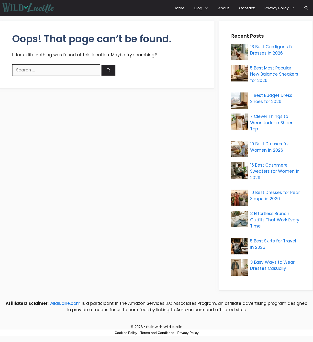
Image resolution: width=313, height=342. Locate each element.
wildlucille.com (65, 303)
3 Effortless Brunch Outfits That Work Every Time (274, 220)
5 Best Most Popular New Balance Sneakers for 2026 (274, 74)
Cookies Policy (126, 333)
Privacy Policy (277, 8)
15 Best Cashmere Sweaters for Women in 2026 (275, 171)
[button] (306, 8)
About (223, 8)
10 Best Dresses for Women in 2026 (269, 147)
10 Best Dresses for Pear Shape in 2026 (275, 196)
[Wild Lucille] (28, 8)
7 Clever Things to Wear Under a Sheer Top (271, 123)
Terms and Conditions (157, 333)
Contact (247, 8)
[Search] (108, 70)
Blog (198, 8)
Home (179, 8)
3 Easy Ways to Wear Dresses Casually (272, 265)
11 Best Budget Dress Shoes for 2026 (271, 98)
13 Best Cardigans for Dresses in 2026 (272, 50)
